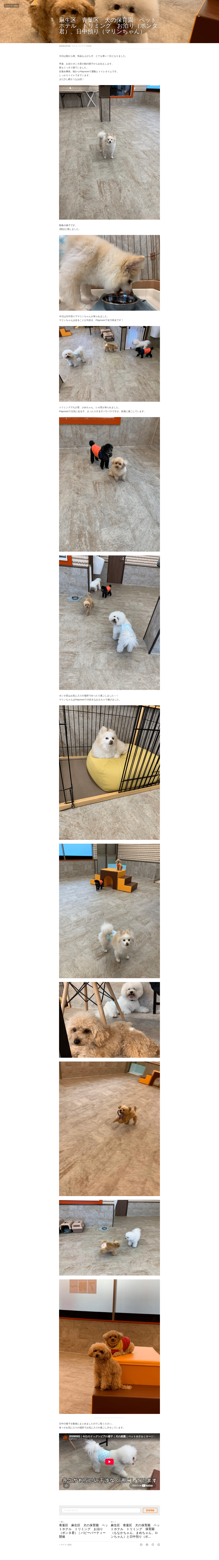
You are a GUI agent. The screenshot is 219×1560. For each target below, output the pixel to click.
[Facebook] (141, 1544)
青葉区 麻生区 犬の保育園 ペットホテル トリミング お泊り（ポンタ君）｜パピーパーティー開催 (83, 1530)
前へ (62, 1522)
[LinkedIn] (153, 1544)
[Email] (158, 1544)
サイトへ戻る (12, 6)
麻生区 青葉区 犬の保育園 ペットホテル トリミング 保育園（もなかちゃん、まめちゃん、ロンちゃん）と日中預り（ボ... (135, 1530)
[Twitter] (147, 1544)
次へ (112, 1522)
